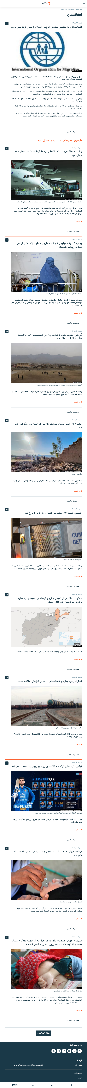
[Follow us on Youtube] (69, 1051)
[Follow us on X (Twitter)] (74, 1051)
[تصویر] (52, 1085)
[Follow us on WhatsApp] (59, 1051)
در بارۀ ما (79, 1078)
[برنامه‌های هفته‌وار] (33, 1085)
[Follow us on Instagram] (64, 1051)
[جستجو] (71, 1085)
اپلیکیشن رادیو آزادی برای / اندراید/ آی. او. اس (28, 1065)
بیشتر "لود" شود (43, 1033)
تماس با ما (78, 1065)
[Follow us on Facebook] (79, 1051)
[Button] (73, 132)
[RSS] (53, 1051)
